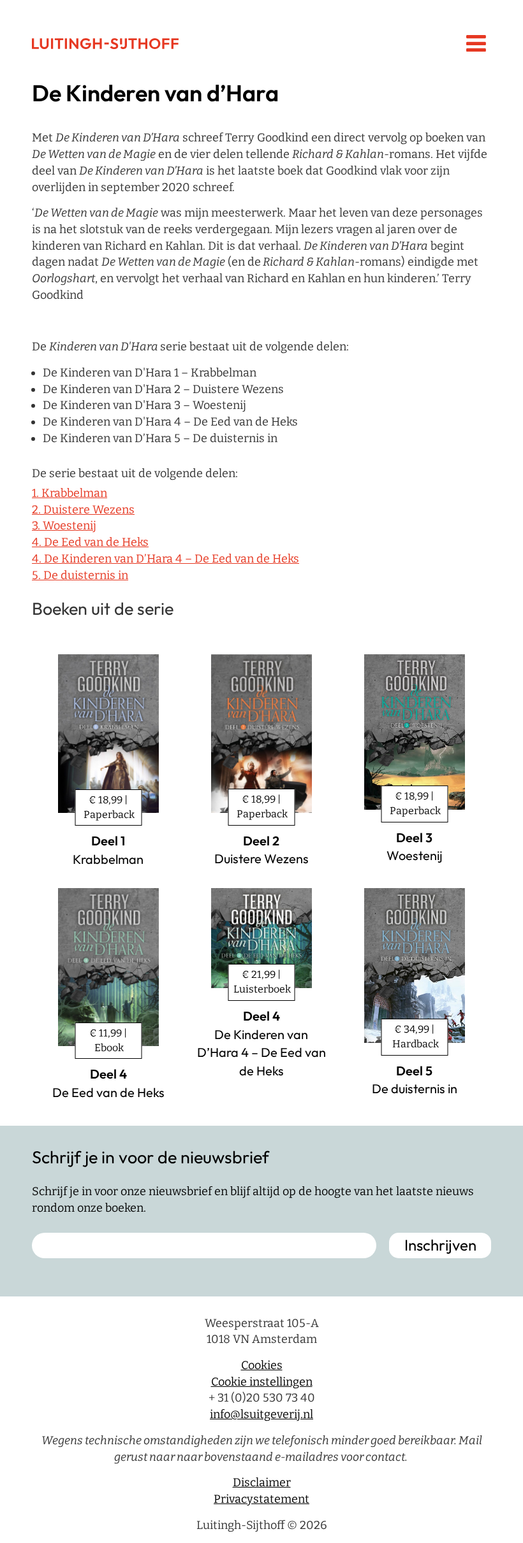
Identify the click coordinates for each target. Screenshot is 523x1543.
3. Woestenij (64, 526)
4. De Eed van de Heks (90, 542)
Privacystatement (261, 1499)
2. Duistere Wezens (83, 510)
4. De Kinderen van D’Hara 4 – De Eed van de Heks (165, 559)
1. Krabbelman (69, 493)
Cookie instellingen (262, 1382)
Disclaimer (262, 1482)
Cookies (262, 1365)
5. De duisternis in (80, 575)
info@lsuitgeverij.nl (261, 1414)
